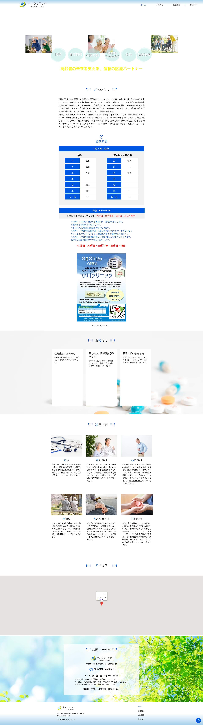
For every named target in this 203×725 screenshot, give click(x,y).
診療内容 (141, 711)
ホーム (140, 707)
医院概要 (141, 715)
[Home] (198, 720)
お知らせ (141, 719)
